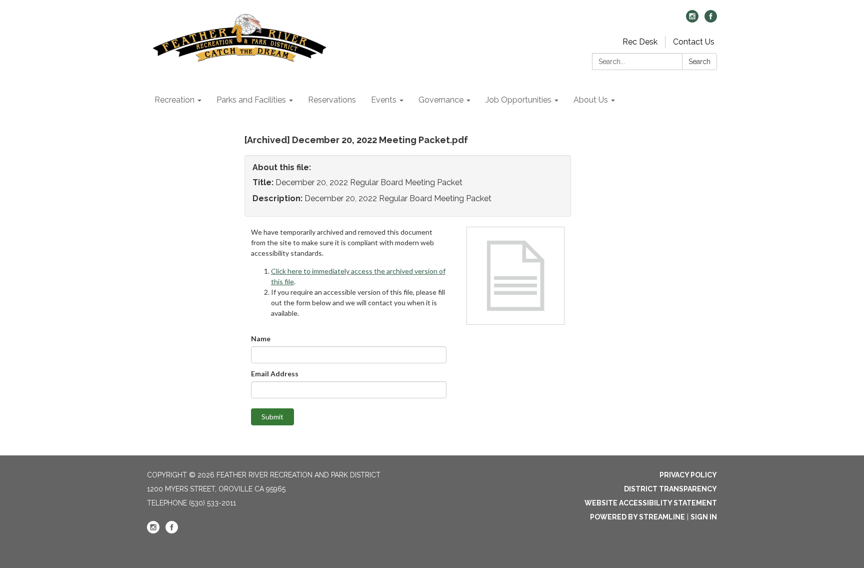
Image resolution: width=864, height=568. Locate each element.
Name (260, 338)
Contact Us (693, 42)
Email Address (274, 373)
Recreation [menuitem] (174, 100)
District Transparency (670, 489)
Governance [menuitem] (441, 100)
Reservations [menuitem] (332, 100)
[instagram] (692, 20)
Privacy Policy (688, 475)
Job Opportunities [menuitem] (519, 100)
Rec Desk (640, 42)
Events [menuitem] (383, 100)
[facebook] (710, 20)
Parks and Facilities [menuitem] (251, 100)
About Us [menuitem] (591, 100)
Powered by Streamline (637, 517)
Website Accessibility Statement (650, 503)
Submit (273, 416)
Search (699, 62)
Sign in (703, 517)
